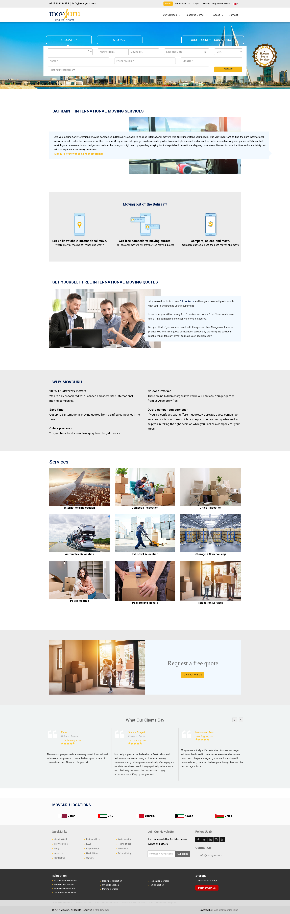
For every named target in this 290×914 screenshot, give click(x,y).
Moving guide (61, 844)
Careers (90, 858)
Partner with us (93, 839)
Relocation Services (210, 602)
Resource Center (195, 14)
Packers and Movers (145, 602)
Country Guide (61, 839)
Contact (233, 14)
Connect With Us (193, 674)
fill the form (187, 301)
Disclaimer (123, 848)
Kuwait (188, 815)
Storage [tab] (119, 40)
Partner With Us (182, 3)
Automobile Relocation (79, 554)
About (216, 14)
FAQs (88, 844)
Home (168, 3)
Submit (228, 69)
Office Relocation (210, 507)
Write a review (125, 839)
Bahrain (149, 815)
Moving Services (110, 889)
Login (196, 3)
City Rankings (92, 848)
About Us (58, 853)
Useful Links (92, 853)
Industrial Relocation (145, 554)
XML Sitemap (102, 909)
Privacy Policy (124, 853)
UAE (110, 815)
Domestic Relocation (145, 507)
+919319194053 (59, 3)
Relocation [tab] (69, 40)
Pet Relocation (79, 600)
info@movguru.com (84, 3)
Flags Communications (225, 909)
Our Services (170, 14)
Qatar (71, 815)
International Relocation (79, 507)
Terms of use (124, 844)
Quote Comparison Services (212, 40)
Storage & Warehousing (210, 554)
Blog (56, 848)
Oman (228, 815)
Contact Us (59, 858)
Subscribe (182, 853)
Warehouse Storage (207, 880)
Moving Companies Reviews (216, 3)
